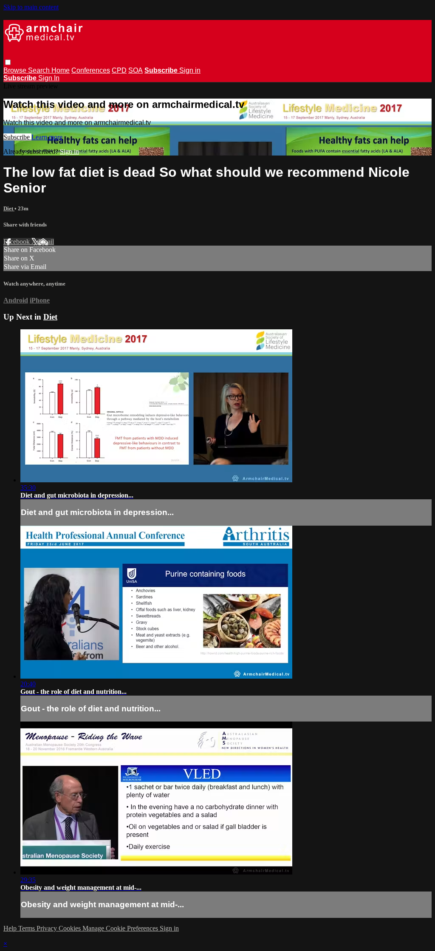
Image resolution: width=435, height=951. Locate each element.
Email (46, 241)
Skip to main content (31, 7)
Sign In (48, 78)
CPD (119, 70)
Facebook (17, 241)
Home (60, 70)
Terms (27, 928)
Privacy (48, 928)
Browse (15, 70)
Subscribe (17, 137)
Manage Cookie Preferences (121, 928)
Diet (8, 208)
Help (10, 928)
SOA (135, 70)
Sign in (190, 70)
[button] (8, 62)
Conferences (90, 70)
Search (39, 70)
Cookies (70, 928)
